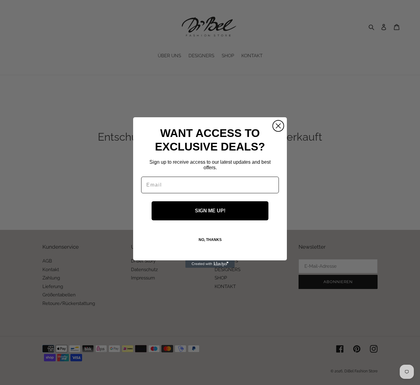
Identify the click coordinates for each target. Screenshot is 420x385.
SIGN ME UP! (210, 210)
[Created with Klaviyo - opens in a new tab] (210, 264)
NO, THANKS (210, 240)
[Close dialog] (278, 125)
